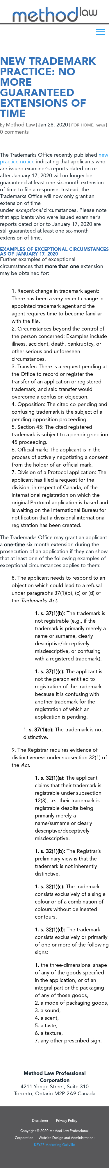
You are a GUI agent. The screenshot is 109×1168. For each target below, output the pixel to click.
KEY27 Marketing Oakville (54, 1145)
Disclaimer (40, 1121)
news (100, 125)
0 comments (14, 132)
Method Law (20, 125)
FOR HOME (82, 125)
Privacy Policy (66, 1121)
